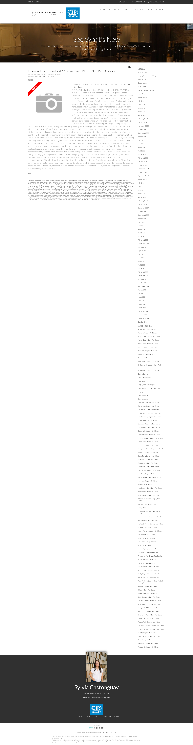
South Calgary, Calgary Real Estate (88, 196)
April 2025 (141, 151)
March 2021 (142, 308)
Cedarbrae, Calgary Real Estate (41, 185)
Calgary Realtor (94, 183)
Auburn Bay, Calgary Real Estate (90, 180)
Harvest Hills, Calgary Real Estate (120, 188)
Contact (160, 9)
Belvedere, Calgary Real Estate (35, 182)
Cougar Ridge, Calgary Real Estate (57, 186)
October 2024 (142, 172)
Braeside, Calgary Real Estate (66, 182)
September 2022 (143, 251)
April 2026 (141, 112)
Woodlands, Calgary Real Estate (91, 199)
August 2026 (142, 97)
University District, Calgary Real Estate (90, 198)
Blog (142, 9)
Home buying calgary (82, 189)
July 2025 (141, 140)
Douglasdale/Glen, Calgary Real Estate (151, 449)
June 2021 (141, 297)
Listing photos (77, 190)
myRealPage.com (96, 728)
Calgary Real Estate (47, 183)
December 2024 (143, 165)
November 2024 (143, 169)
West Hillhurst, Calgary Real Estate (41, 199)
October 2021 (142, 283)
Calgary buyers (143, 374)
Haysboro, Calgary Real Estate (35, 189)
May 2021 (141, 300)
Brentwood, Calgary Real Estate (82, 182)
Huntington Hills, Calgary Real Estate (98, 189)
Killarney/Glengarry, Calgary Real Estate (48, 190)
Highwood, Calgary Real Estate (69, 189)
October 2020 (142, 322)
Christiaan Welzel (90, 732)
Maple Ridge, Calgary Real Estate (148, 520)
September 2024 (143, 176)
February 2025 (143, 158)
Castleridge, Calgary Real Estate (148, 406)
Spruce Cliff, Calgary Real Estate (125, 196)
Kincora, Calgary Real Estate (66, 190)
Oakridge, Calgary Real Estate (56, 193)
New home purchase (145, 545)
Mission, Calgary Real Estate (58, 192)
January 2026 (142, 122)
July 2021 (141, 293)
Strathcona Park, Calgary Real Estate (37, 198)
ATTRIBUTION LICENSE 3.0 (108, 732)
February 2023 (143, 240)
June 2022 (141, 258)
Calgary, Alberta (103, 183)
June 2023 (141, 226)
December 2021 (143, 276)
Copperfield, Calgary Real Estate (40, 186)
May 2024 (141, 190)
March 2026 (142, 115)
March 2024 (142, 197)
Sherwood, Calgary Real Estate (35, 196)
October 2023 (142, 211)
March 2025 (142, 154)
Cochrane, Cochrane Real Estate (109, 185)
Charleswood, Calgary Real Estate (58, 185)
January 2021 (142, 315)
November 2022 (143, 247)
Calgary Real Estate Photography (74, 183)
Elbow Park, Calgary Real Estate (44, 77)
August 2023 (142, 219)
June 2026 (141, 104)
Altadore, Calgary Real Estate (56, 180)
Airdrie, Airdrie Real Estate (42, 180)
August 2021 (142, 290)
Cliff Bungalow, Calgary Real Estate (76, 185)
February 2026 (143, 119)
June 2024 (141, 186)
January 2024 (142, 204)
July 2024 (141, 183)
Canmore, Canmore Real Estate (115, 183)
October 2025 (142, 129)
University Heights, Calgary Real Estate (111, 198)
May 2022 (141, 261)
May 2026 (141, 108)
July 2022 (141, 254)
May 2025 (141, 147)
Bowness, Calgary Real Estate (51, 182)
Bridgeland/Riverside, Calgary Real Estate (100, 182)
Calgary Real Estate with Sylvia (148, 76)
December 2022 (143, 243)
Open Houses (142, 83)
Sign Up (39, 2)
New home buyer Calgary (91, 192)
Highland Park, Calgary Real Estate (52, 189)
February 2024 (143, 201)
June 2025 (141, 144)
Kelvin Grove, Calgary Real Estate (149, 495)
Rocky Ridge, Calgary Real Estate (49, 195)
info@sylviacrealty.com (101, 697)
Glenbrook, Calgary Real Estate (103, 188)
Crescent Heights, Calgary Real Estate (75, 186)
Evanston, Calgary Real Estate (71, 188)
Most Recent (142, 94)
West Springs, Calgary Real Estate (59, 199)
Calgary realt (86, 183)
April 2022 (141, 265)
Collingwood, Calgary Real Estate (149, 427)
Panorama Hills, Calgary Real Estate (73, 193)
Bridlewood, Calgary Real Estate (120, 182)
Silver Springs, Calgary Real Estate (52, 196)
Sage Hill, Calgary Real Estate (110, 195)
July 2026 (141, 101)
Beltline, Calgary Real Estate (121, 180)
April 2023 (141, 233)
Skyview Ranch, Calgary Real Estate (71, 196)
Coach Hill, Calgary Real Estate (93, 185)
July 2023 (141, 222)
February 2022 (143, 272)
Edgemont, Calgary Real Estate (39, 188)
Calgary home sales (37, 183)
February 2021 (143, 311)
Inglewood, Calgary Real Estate (115, 189)
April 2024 (141, 194)
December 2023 (143, 208)
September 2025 (143, 133)
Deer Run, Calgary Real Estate (109, 186)
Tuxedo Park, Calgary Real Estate (71, 198)
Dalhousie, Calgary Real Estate (93, 186)
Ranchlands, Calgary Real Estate (121, 193)
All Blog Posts (142, 72)
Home (102, 9)
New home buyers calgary (104, 192)
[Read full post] (49, 103)
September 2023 (143, 215)
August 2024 (142, 179)
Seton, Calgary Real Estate (124, 195)
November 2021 (143, 279)
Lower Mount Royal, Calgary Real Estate (92, 190)
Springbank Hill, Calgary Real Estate (107, 196)
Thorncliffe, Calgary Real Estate (55, 198)
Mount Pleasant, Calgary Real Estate (75, 192)
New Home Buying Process (118, 192)
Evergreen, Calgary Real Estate (87, 188)
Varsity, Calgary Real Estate (147, 633)
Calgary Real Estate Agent (59, 183)
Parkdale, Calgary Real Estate (90, 193)
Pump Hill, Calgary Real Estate (105, 193)
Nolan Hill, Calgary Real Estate (40, 193)
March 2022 (142, 268)
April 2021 (141, 304)
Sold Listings (142, 86)
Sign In (31, 2)
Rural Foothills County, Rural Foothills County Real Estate (88, 195)
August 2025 (142, 137)
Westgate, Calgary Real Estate (75, 199)
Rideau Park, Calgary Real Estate (149, 570)
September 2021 (143, 286)
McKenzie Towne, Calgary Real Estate (41, 192)
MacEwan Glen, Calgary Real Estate (111, 190)
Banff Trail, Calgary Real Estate (106, 180)
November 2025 (143, 126)
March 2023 (142, 236)
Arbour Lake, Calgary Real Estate (73, 180)
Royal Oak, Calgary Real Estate (65, 195)
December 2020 (143, 318)
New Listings (142, 79)
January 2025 (142, 161)
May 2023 (141, 229)
